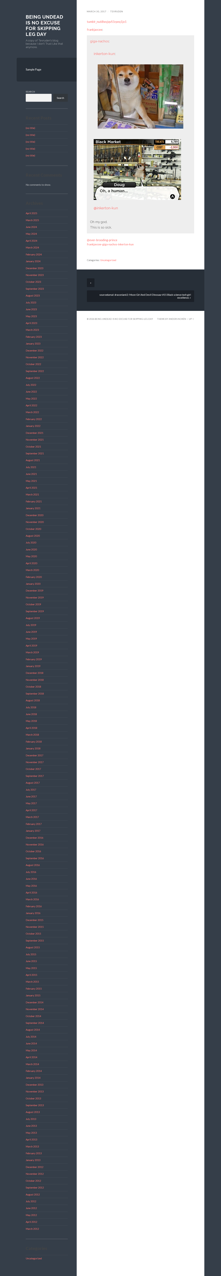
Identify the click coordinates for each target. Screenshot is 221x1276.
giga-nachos (99, 41)
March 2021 (32, 494)
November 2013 (35, 1091)
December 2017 (34, 755)
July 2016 (31, 872)
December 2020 (34, 515)
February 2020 (34, 576)
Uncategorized (34, 1258)
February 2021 (34, 501)
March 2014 (32, 1064)
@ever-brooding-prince (102, 240)
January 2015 (33, 995)
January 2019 (33, 666)
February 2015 (34, 988)
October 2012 (33, 1180)
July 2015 (31, 954)
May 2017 (31, 803)
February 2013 (34, 1153)
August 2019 (33, 618)
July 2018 (31, 707)
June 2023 (31, 309)
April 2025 (31, 213)
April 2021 (31, 487)
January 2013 (33, 1160)
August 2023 (33, 295)
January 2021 (33, 508)
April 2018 (31, 727)
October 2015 (33, 933)
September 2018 (35, 693)
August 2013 (33, 1112)
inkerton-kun (104, 54)
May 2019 (31, 638)
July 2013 (31, 1118)
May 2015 (31, 968)
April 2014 (31, 1057)
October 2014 (33, 1016)
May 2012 (31, 1215)
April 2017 (31, 810)
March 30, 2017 (96, 11)
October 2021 (33, 446)
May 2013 (31, 1132)
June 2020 (31, 549)
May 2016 (31, 885)
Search (30, 91)
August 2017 (33, 782)
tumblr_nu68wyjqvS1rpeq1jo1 (107, 21)
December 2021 (34, 432)
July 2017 (31, 789)
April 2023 (31, 323)
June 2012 (31, 1208)
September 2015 (35, 940)
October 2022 (33, 364)
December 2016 (34, 837)
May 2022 (31, 398)
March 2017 (32, 817)
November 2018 (35, 679)
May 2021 (31, 480)
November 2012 (35, 1173)
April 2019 (31, 645)
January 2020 (33, 583)
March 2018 (32, 734)
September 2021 (35, 453)
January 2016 (33, 913)
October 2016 (33, 851)
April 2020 (31, 563)
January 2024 (33, 261)
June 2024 (31, 226)
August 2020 (33, 535)
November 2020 (35, 521)
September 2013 (35, 1105)
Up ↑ (191, 319)
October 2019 (33, 604)
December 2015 (34, 920)
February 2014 (34, 1070)
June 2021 (31, 473)
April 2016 (31, 892)
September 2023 (35, 288)
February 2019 (34, 659)
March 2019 (32, 652)
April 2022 (31, 405)
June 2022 (31, 391)
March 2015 (32, 981)
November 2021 (35, 439)
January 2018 (33, 748)
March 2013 (32, 1146)
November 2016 (35, 844)
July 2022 (31, 384)
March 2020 (32, 570)
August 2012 (33, 1194)
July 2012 (31, 1201)
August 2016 (33, 865)
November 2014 (35, 1009)
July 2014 (31, 1036)
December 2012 (34, 1167)
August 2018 (33, 700)
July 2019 (31, 625)
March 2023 (32, 329)
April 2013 (31, 1139)
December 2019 (34, 590)
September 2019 (35, 611)
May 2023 (31, 316)
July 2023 (31, 302)
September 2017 (35, 775)
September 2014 (35, 1022)
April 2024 (31, 240)
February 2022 (34, 419)
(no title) (30, 127)
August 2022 (33, 377)
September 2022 (35, 371)
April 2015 (31, 974)
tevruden (116, 11)
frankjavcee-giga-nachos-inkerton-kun (110, 244)
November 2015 (35, 926)
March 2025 (32, 220)
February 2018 (34, 741)
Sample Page (33, 69)
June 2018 (31, 714)
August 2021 (33, 460)
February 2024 (34, 254)
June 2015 (31, 961)
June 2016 (31, 878)
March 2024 (32, 247)
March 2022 (32, 412)
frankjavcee (94, 29)
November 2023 (35, 275)
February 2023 (34, 336)
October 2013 (33, 1098)
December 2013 (34, 1084)
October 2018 (33, 686)
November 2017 (35, 762)
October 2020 (33, 528)
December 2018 (34, 672)
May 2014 (31, 1050)
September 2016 (35, 858)
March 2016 (32, 899)
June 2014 (31, 1043)
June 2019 (31, 631)
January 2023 (33, 343)
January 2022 (33, 425)
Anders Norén (177, 319)
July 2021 (31, 467)
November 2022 (35, 357)
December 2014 (34, 1002)
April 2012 (31, 1221)
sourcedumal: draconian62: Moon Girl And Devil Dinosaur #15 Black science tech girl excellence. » (145, 296)
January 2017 (33, 830)
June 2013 (31, 1125)
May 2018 (31, 720)
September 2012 (35, 1187)
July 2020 (31, 542)
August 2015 (33, 947)
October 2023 (33, 281)
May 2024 (31, 233)
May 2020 (31, 556)
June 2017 (31, 796)
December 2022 (34, 350)
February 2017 (34, 823)
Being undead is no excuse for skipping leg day (44, 25)
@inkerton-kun (106, 208)
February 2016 (34, 906)
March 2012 (32, 1228)
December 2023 (34, 268)
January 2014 (33, 1077)
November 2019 (35, 597)
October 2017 (33, 768)
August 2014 (33, 1029)
